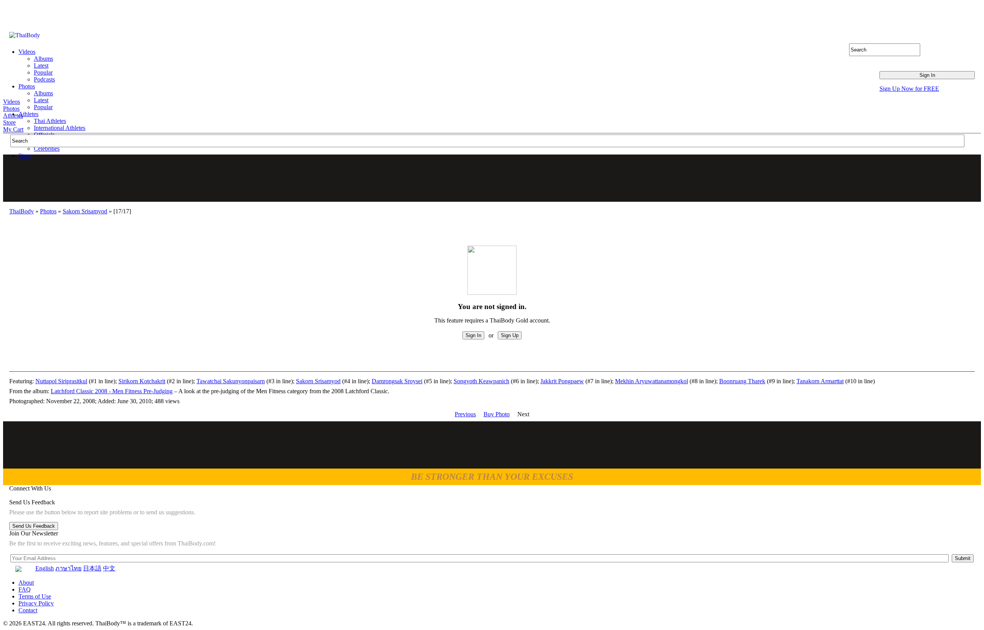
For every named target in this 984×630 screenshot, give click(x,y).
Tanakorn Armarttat (820, 381)
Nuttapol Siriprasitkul (61, 381)
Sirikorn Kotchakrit (141, 381)
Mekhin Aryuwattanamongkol (651, 381)
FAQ (24, 589)
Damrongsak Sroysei (397, 381)
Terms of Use (34, 596)
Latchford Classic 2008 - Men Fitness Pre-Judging (112, 391)
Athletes (13, 115)
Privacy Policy (36, 603)
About (26, 582)
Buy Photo (497, 414)
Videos (11, 101)
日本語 (92, 568)
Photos (11, 108)
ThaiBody (21, 211)
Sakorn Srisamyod (85, 211)
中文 (109, 568)
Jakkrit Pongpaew (562, 381)
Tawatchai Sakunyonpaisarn (230, 381)
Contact (27, 610)
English (44, 568)
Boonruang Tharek (742, 381)
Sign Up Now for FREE (909, 88)
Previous (465, 414)
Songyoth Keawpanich (481, 381)
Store (9, 122)
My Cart (13, 129)
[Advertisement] (492, 178)
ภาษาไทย (68, 568)
